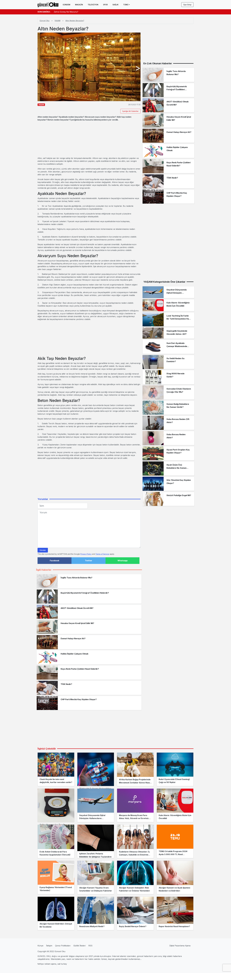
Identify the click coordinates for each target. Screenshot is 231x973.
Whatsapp (123, 560)
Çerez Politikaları (63, 945)
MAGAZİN (79, 5)
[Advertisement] (89, 139)
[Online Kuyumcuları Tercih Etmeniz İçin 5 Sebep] (56, 805)
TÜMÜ (125, 5)
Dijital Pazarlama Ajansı (180, 945)
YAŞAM (57, 21)
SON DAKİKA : (44, 12)
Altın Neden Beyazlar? (74, 21)
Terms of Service (102, 554)
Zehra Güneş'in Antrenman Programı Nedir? (74, 12)
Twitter (88, 560)
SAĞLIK (115, 5)
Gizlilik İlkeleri (79, 945)
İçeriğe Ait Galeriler (130, 111)
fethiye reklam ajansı (47, 964)
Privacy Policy (86, 554)
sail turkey (62, 964)
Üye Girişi (187, 5)
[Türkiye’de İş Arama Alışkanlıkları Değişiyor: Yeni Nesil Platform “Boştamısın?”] (95, 769)
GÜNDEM (66, 5)
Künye (40, 945)
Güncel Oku (44, 21)
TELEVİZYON (93, 5)
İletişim (49, 945)
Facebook (54, 560)
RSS (90, 945)
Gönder (43, 550)
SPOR (105, 5)
